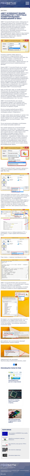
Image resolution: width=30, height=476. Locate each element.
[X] (16, 364)
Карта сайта (3, 474)
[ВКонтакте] (14, 364)
